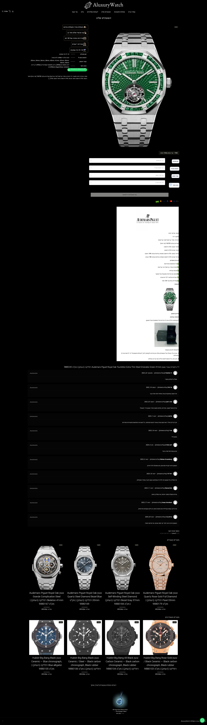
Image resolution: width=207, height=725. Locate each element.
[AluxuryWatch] (103, 5)
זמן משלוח (175, 161)
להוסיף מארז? (174, 169)
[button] (202, 720)
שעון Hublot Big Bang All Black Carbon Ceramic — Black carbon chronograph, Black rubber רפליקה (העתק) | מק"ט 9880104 (122, 663)
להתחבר (173, 533)
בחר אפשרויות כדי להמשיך (130, 195)
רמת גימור (174, 184)
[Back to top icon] (2, 721)
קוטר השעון (175, 176)
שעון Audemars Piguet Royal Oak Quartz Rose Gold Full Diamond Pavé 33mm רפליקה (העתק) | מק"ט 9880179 (160, 598)
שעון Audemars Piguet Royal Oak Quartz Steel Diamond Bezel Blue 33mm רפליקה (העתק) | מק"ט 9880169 (84, 598)
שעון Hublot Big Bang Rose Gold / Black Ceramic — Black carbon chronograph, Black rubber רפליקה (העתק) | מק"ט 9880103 (160, 663)
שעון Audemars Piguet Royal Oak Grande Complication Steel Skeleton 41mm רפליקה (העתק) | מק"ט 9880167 (46, 598)
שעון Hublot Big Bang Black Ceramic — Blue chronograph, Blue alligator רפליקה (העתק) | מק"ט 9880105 (46, 663)
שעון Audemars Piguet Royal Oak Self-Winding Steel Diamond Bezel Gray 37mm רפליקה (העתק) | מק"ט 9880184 (122, 598)
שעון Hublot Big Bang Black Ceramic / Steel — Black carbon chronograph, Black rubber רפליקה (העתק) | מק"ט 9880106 (84, 663)
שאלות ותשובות (137, 353)
